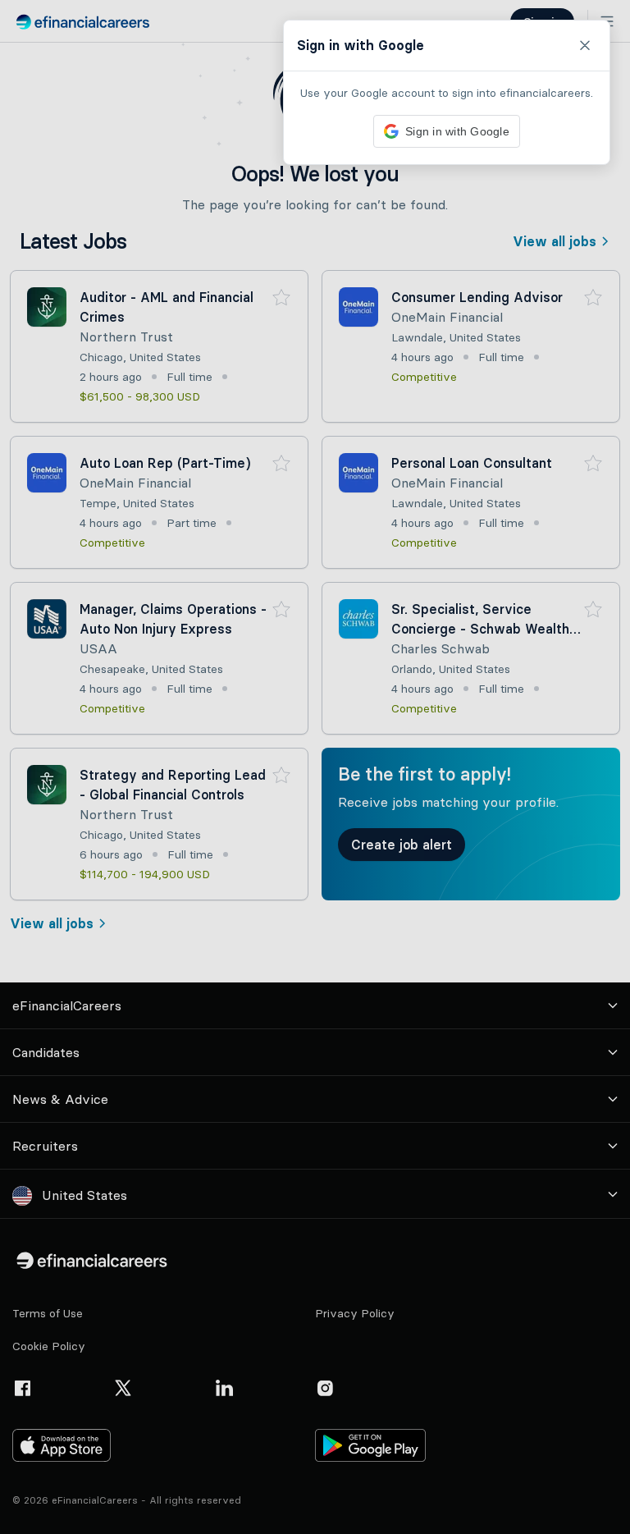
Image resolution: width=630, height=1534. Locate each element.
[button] (315, 767)
